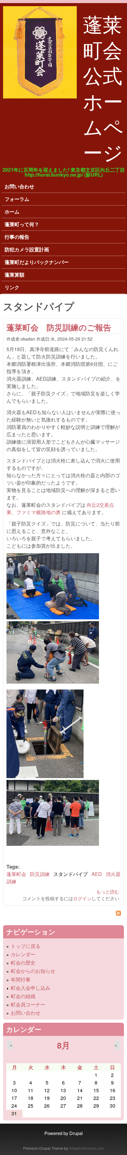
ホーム (12, 211)
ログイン (82, 898)
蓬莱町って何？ (22, 224)
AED (97, 873)
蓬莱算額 (14, 274)
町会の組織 (23, 996)
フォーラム (17, 198)
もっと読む (107, 891)
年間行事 (21, 979)
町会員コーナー (28, 1004)
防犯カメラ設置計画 (27, 249)
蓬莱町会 (16, 873)
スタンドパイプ (70, 873)
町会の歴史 (23, 962)
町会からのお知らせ (33, 970)
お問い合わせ (19, 186)
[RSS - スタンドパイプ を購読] (63, 913)
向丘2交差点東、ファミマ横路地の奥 (60, 508)
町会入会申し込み (30, 987)
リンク (12, 287)
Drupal (76, 1133)
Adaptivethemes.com (86, 1148)
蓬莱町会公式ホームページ (103, 88)
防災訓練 (40, 873)
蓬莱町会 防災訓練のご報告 (58, 327)
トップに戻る (25, 945)
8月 (63, 1045)
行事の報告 (17, 236)
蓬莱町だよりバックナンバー (37, 262)
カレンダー (23, 954)
